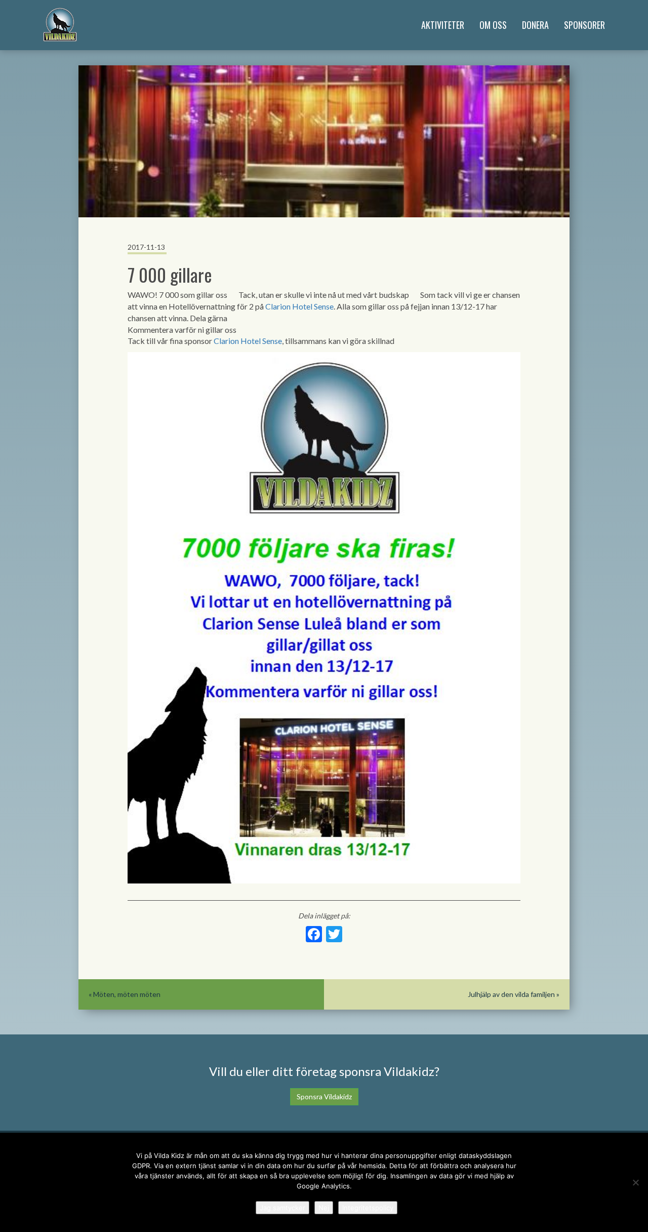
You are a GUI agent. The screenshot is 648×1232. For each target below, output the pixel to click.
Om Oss (493, 24)
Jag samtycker (282, 1208)
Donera (535, 24)
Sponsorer (584, 24)
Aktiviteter (442, 24)
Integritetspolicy (367, 1208)
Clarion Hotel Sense (299, 306)
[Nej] (635, 1182)
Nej (323, 1208)
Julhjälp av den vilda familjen (511, 994)
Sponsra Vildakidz (324, 1096)
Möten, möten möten (126, 994)
